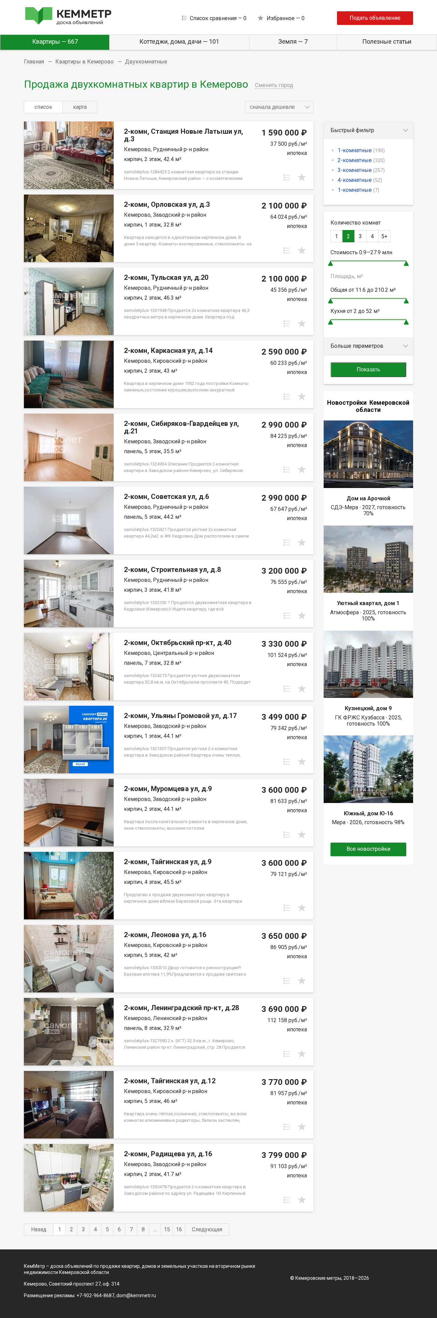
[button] (279, 107)
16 (179, 1229)
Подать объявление (375, 18)
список (43, 107)
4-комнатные (360, 180)
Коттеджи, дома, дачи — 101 (179, 41)
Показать (368, 369)
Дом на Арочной (368, 498)
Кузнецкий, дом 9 (368, 708)
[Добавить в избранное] (302, 177)
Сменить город (274, 85)
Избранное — (286, 18)
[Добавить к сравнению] (287, 177)
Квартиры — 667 (55, 41)
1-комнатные (361, 150)
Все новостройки (368, 849)
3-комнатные (361, 170)
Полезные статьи (386, 41)
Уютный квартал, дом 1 (368, 603)
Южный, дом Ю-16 (368, 813)
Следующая (207, 1229)
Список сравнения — (218, 18)
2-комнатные (361, 160)
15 (167, 1229)
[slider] (330, 263)
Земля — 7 (293, 41)
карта (80, 107)
